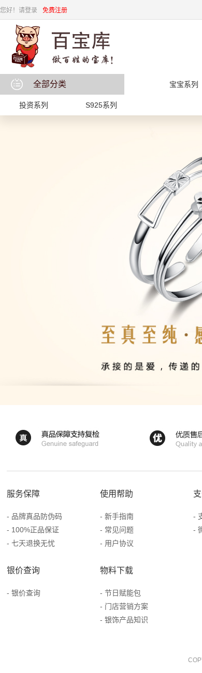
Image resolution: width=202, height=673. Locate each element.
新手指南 (119, 516)
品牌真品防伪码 (36, 516)
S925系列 (101, 105)
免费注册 (54, 10)
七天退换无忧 (33, 543)
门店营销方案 (126, 606)
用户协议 (119, 543)
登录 (31, 10)
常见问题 (119, 530)
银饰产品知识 (126, 620)
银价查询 (25, 593)
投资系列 (33, 105)
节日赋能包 (123, 593)
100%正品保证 (35, 530)
